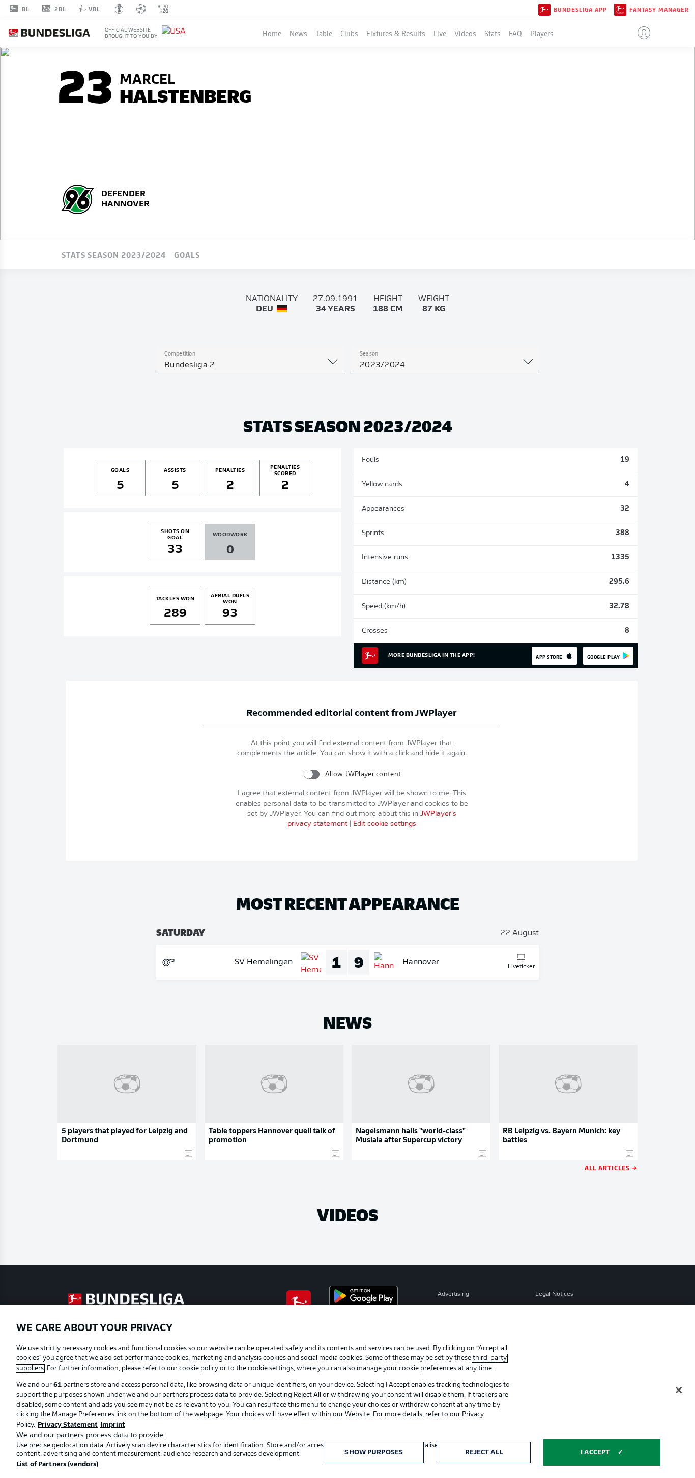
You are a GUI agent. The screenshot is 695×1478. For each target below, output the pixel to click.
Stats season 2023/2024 (114, 254)
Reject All (484, 1452)
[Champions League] (141, 8)
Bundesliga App (580, 9)
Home (272, 32)
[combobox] (249, 365)
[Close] (679, 1390)
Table (323, 32)
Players (542, 32)
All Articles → (611, 1167)
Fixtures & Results (395, 32)
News (298, 32)
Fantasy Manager (659, 9)
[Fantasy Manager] (620, 8)
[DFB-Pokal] (119, 8)
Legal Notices (554, 1294)
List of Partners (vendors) (57, 1464)
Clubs (349, 32)
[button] (639, 32)
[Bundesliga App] (544, 8)
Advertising (453, 1294)
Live (439, 32)
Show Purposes (373, 1452)
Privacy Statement (68, 1425)
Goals (187, 254)
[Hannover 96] (77, 197)
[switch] (312, 774)
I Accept (595, 1452)
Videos (465, 32)
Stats (492, 32)
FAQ (515, 32)
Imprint (112, 1425)
